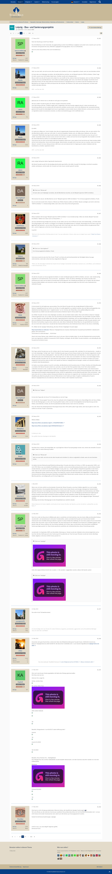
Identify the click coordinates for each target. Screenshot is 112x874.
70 (21, 33)
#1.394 (99, 444)
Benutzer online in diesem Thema (21, 847)
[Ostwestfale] (62, 855)
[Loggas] (83, 855)
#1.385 (99, 158)
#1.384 (99, 125)
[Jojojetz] (67, 855)
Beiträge (14, 58)
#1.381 (99, 38)
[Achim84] (59, 855)
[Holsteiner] (81, 855)
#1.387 (99, 213)
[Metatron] (59, 858)
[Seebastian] (62, 858)
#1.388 (99, 244)
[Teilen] (101, 33)
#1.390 (99, 303)
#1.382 (99, 68)
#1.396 (99, 513)
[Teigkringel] (73, 855)
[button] (75, 2)
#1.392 (99, 385)
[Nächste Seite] (32, 33)
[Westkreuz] (89, 855)
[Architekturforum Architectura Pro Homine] (56, 12)
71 (24, 33)
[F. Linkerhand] (92, 855)
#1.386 (99, 185)
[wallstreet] (70, 855)
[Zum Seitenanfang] (109, 872)
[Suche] (99, 2)
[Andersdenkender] (97, 855)
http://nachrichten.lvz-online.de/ (40, 329)
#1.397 (99, 609)
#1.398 (99, 638)
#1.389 (99, 273)
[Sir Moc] (64, 855)
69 (18, 33)
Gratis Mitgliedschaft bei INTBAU (69, 662)
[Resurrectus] (78, 855)
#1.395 (99, 484)
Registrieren (93, 2)
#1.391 (99, 348)
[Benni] (86, 855)
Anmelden (84, 2)
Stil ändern (99, 866)
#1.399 (99, 670)
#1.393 (99, 416)
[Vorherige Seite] (11, 33)
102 (29, 33)
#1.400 (99, 807)
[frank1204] (100, 855)
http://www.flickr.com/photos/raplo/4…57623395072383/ (47, 422)
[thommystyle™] (94, 855)
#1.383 (99, 97)
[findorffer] (75, 855)
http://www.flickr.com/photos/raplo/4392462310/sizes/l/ (47, 425)
